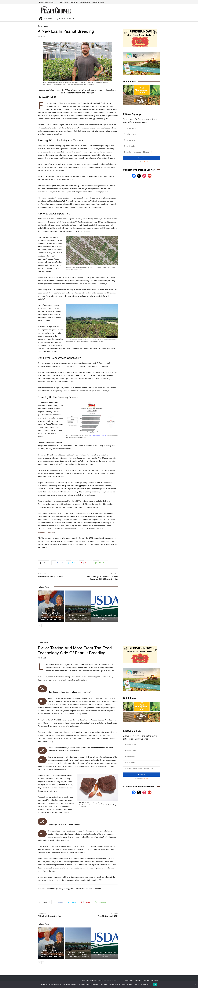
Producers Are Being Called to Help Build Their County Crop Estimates (104, 617)
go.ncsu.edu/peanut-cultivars (98, 436)
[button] (155, 19)
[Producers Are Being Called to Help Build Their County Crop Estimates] (104, 606)
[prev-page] (39, 625)
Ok (155, 984)
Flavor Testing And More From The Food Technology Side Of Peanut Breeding (102, 577)
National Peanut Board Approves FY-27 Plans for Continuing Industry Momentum (77, 617)
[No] (195, 984)
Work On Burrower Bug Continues (50, 576)
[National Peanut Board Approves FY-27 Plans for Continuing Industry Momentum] (78, 606)
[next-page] (42, 625)
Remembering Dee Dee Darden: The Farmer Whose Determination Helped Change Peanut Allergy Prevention (51, 616)
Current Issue (43, 26)
